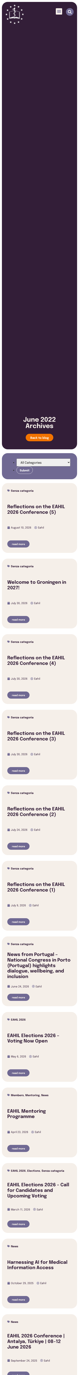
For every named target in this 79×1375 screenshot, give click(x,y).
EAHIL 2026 (18, 1019)
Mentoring (32, 1095)
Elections (33, 1170)
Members (17, 1095)
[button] (59, 11)
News (45, 1095)
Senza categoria (22, 490)
